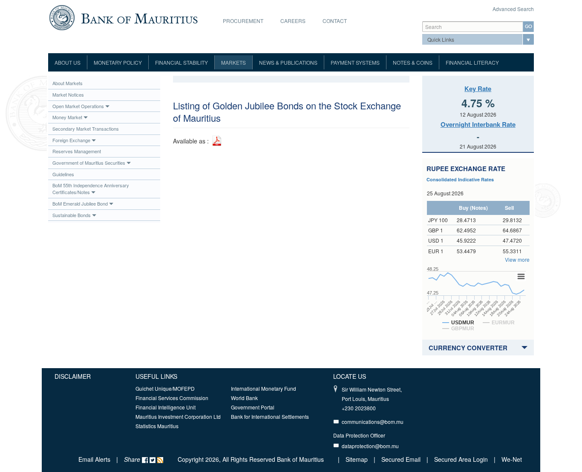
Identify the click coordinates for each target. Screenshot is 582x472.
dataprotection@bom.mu (370, 445)
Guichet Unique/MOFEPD (165, 388)
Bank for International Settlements (270, 416)
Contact (335, 20)
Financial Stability (181, 62)
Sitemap (357, 459)
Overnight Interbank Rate (478, 124)
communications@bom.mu (372, 421)
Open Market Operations (78, 106)
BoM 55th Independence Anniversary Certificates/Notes (90, 188)
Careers (292, 20)
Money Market (67, 117)
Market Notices (68, 94)
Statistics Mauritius (157, 425)
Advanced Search (513, 8)
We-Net (511, 459)
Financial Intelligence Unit (165, 407)
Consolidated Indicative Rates (460, 179)
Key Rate (477, 88)
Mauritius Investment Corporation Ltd (178, 416)
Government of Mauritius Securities (88, 162)
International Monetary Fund (263, 388)
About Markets (67, 83)
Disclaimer (73, 376)
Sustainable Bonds (71, 215)
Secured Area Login (461, 459)
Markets (233, 62)
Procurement (243, 20)
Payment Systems (355, 62)
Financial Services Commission (171, 397)
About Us (68, 62)
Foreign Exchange (71, 140)
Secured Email (401, 459)
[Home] (123, 16)
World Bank (244, 397)
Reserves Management (76, 151)
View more (517, 259)
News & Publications (288, 62)
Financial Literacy (472, 62)
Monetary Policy (118, 62)
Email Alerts (94, 459)
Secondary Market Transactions (85, 128)
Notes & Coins (412, 62)
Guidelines (63, 174)
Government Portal (252, 407)
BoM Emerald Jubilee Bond (80, 203)
